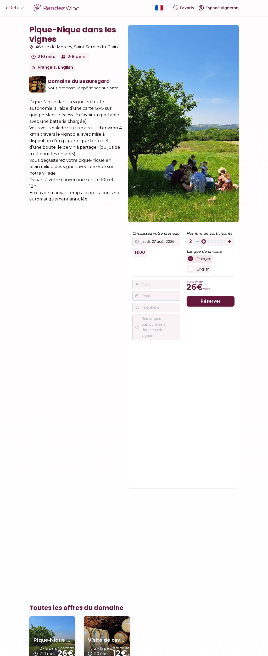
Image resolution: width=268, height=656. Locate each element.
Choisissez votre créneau (155, 233)
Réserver (211, 301)
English (203, 269)
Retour (16, 7)
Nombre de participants (209, 233)
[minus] (197, 241)
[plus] (229, 241)
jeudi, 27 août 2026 (158, 241)
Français (203, 258)
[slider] (203, 241)
